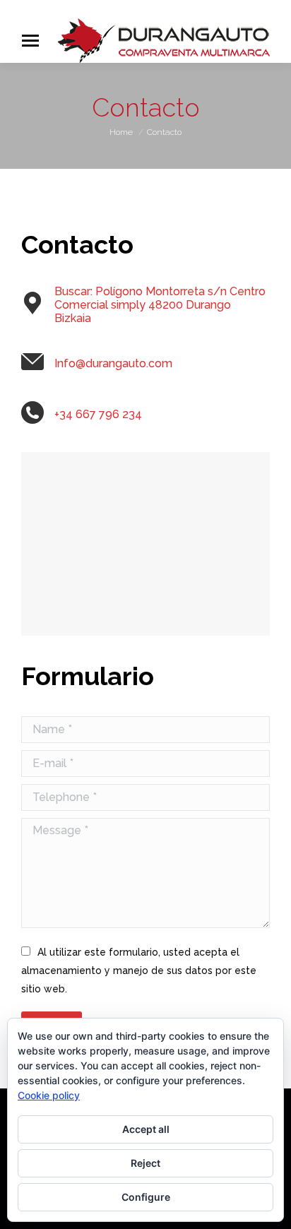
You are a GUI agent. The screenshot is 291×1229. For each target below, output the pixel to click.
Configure (145, 1197)
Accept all (146, 1129)
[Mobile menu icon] (30, 40)
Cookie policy (49, 1095)
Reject (145, 1163)
